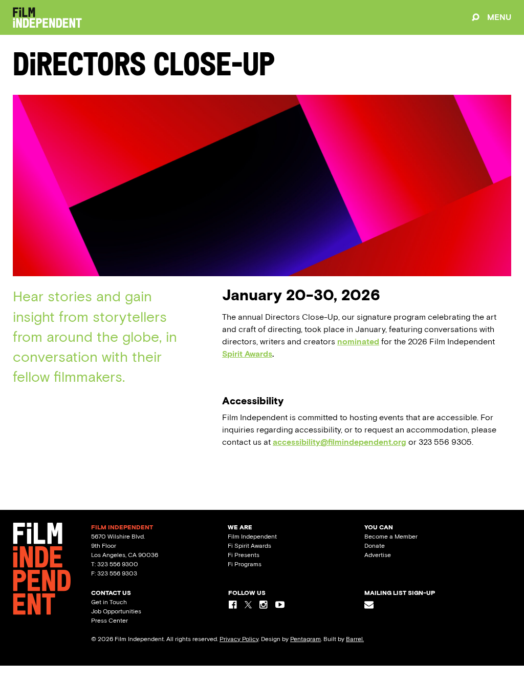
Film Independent (252, 536)
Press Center (109, 620)
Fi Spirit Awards (249, 545)
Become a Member (391, 536)
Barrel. (355, 639)
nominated (358, 341)
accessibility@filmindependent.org (339, 442)
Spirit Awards (247, 354)
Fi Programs (244, 564)
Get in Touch (109, 602)
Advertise (377, 555)
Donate (374, 545)
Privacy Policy (239, 639)
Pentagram (305, 639)
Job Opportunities (116, 611)
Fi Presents (243, 555)
